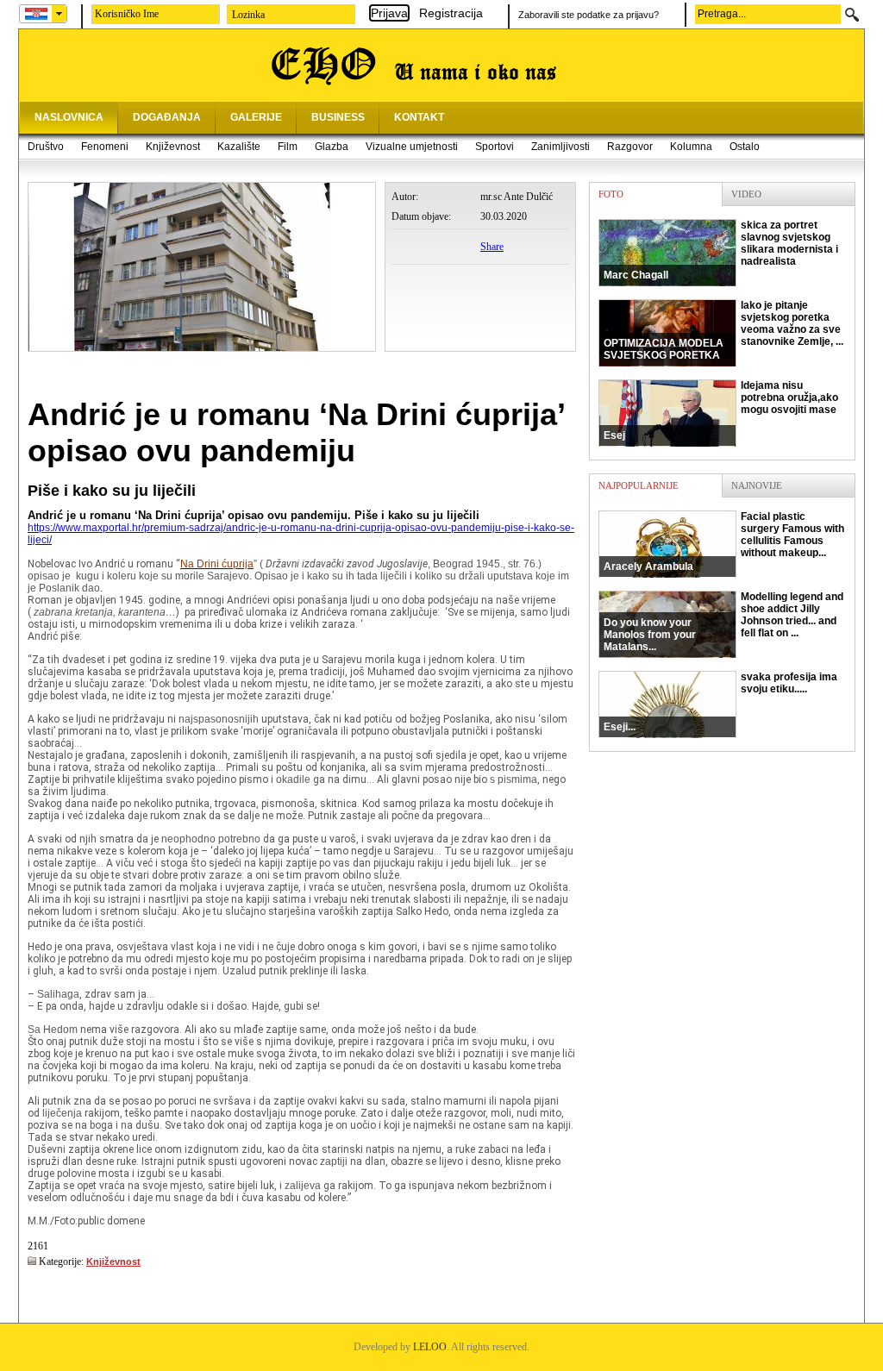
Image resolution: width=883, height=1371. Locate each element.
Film (287, 147)
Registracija (451, 13)
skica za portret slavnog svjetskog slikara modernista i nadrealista (721, 250)
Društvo (46, 147)
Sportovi (494, 147)
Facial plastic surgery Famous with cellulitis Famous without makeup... (724, 541)
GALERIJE (256, 117)
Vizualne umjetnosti (412, 147)
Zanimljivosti (560, 147)
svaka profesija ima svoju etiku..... (720, 702)
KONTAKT (419, 117)
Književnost (173, 147)
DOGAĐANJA (167, 117)
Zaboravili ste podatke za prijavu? (588, 14)
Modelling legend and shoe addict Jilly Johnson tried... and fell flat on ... (723, 622)
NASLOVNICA (68, 117)
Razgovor (630, 147)
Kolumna (691, 147)
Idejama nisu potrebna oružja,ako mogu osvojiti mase (721, 410)
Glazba (331, 147)
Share (492, 247)
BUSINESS (338, 117)
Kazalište (238, 147)
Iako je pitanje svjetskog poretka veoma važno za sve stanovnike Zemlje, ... (723, 330)
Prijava (389, 13)
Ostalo (745, 147)
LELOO (430, 1347)
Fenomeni (104, 147)
